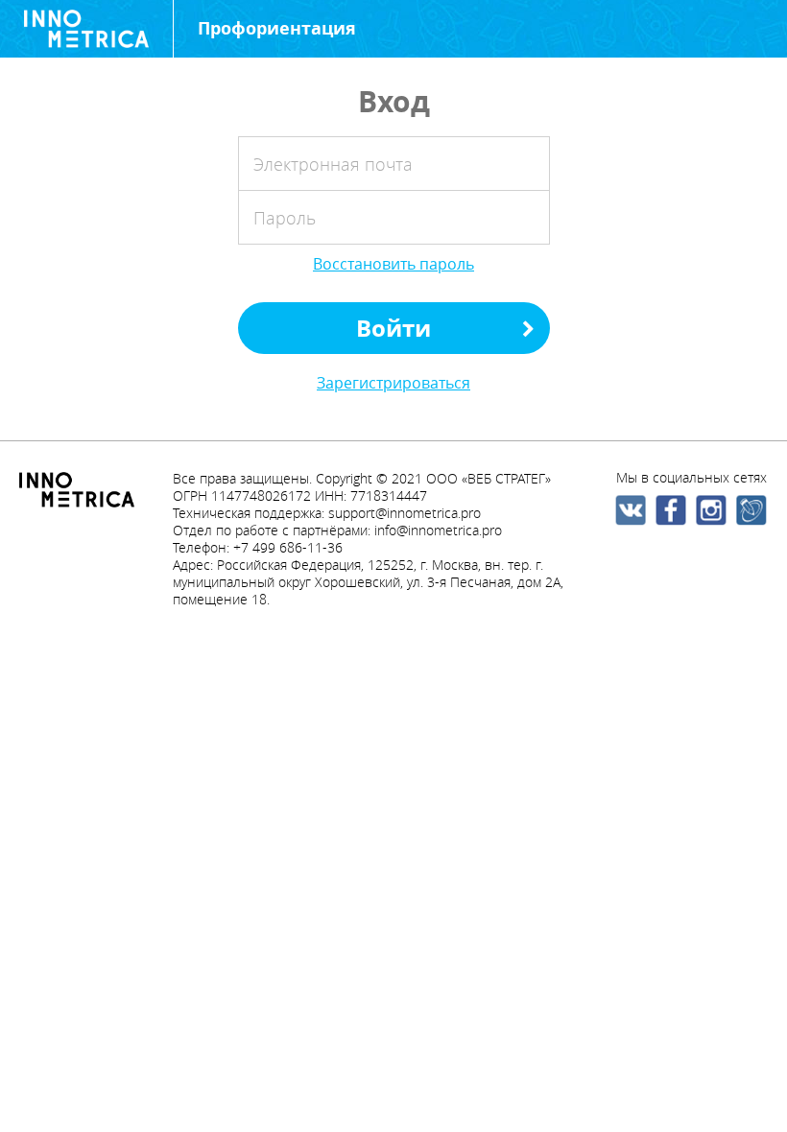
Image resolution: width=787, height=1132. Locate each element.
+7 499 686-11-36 (288, 547)
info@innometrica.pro (438, 530)
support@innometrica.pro (404, 513)
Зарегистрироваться (393, 382)
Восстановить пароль (393, 263)
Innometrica (86, 29)
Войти (393, 328)
